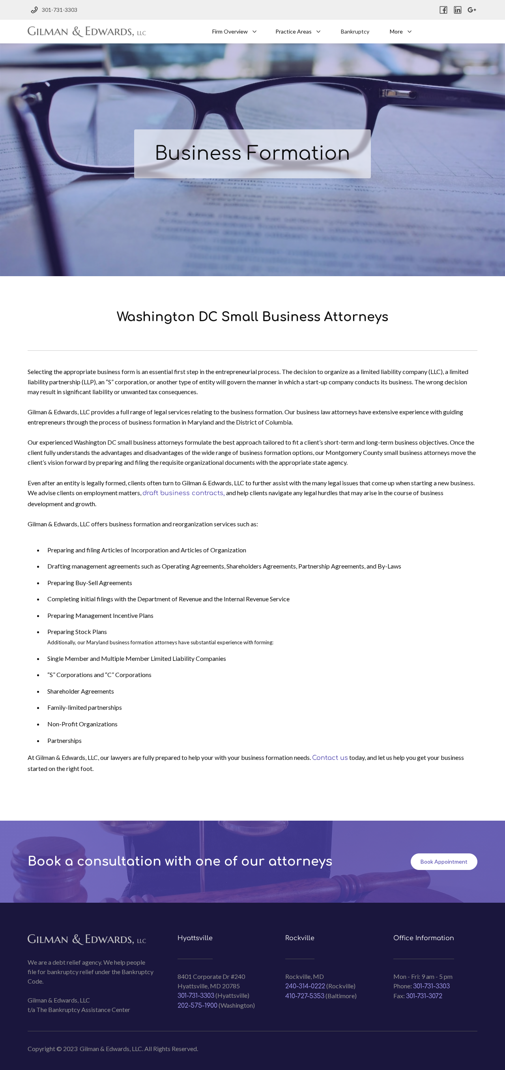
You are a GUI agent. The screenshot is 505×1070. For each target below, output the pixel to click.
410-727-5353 (304, 996)
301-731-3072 (424, 996)
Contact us (330, 757)
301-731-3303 (196, 995)
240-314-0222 (305, 986)
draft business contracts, (183, 493)
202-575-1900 (197, 1005)
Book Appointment (444, 861)
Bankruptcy (355, 31)
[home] (87, 31)
